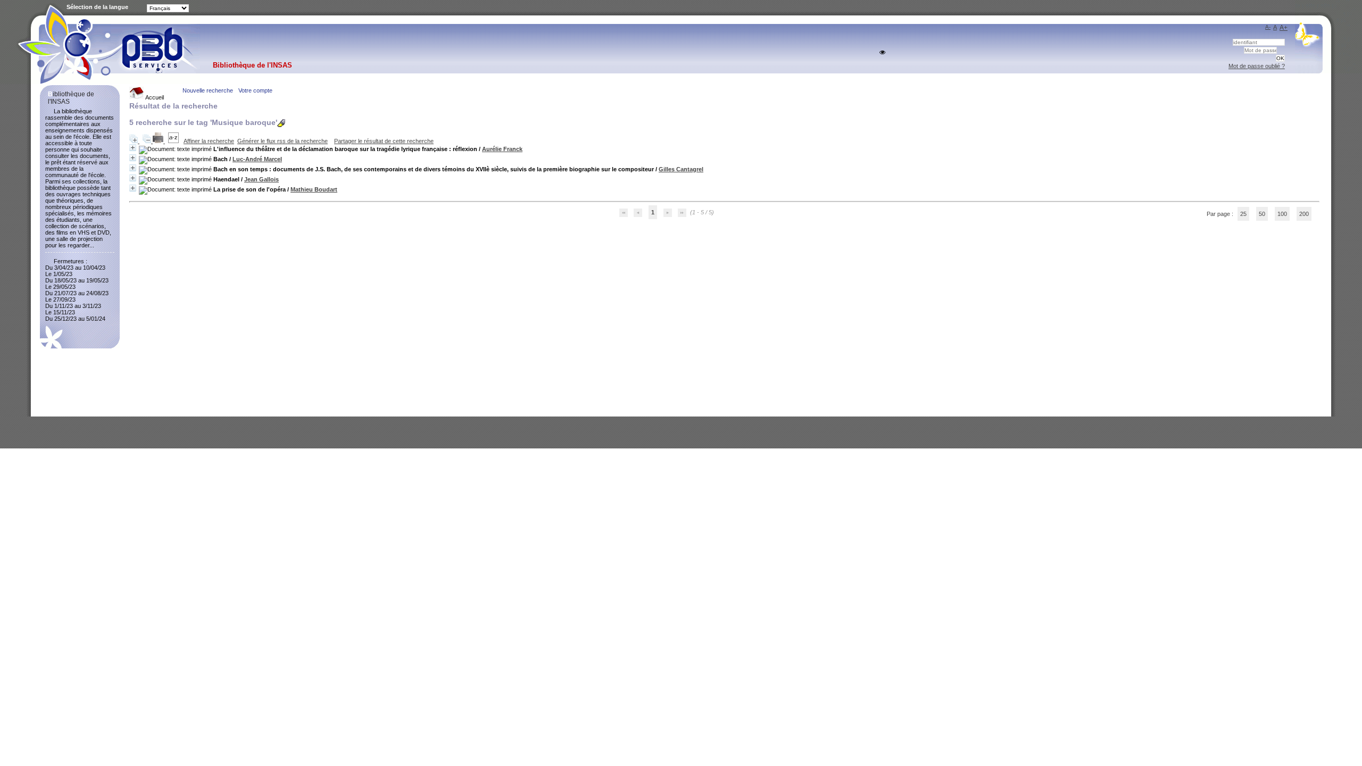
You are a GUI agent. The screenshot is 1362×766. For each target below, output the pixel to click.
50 (1262, 214)
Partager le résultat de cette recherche (384, 141)
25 (1243, 214)
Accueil (154, 97)
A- (1267, 27)
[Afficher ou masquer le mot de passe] (882, 52)
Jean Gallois (261, 179)
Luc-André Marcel (257, 159)
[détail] (132, 147)
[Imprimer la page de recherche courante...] (159, 141)
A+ (1284, 27)
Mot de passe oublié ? (1256, 66)
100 (1282, 214)
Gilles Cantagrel (681, 169)
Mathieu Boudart (313, 189)
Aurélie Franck (502, 149)
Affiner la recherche (209, 141)
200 (1304, 214)
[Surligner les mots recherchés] (281, 123)
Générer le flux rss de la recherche (282, 141)
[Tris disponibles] (174, 141)
